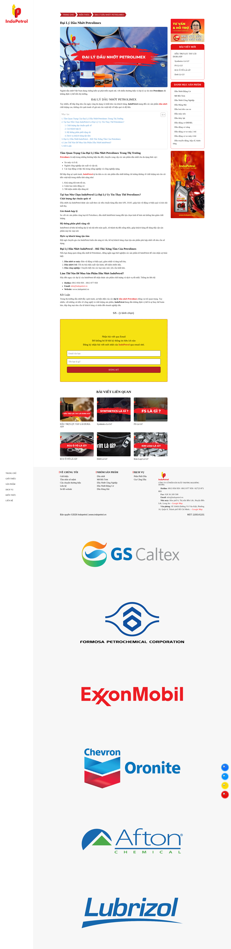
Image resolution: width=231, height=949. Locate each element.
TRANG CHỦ (11, 473)
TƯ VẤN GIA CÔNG (180, 4)
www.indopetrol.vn (97, 514)
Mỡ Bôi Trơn (179, 96)
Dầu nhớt (101, 476)
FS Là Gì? (179, 65)
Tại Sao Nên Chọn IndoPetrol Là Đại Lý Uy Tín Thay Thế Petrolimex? (93, 122)
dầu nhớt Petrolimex (128, 299)
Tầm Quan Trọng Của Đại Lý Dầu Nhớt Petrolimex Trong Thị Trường (93, 118)
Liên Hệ (9, 501)
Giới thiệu (64, 476)
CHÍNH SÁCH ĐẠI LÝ (207, 4)
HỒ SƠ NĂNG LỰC (154, 4)
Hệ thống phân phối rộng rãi (79, 132)
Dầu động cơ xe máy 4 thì (185, 136)
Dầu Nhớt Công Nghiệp (184, 100)
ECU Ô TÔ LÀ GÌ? (183, 70)
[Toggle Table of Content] (162, 114)
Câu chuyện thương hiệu (70, 483)
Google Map (177, 503)
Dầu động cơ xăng (182, 127)
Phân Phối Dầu (140, 476)
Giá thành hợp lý (74, 129)
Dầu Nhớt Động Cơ (182, 91)
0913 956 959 (174, 488)
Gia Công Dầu (140, 479)
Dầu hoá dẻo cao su (182, 109)
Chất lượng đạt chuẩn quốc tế (79, 125)
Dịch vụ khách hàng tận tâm (79, 136)
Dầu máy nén (180, 114)
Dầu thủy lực (179, 118)
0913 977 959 (187, 488)
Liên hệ (63, 486)
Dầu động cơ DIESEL (183, 123)
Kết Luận (67, 146)
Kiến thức (11, 495)
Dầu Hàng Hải (180, 105)
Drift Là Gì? (180, 74)
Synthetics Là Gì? (182, 61)
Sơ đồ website (66, 489)
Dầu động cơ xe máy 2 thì (185, 132)
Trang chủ (68, 15)
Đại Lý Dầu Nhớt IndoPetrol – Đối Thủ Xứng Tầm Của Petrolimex (92, 139)
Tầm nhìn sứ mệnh (68, 479)
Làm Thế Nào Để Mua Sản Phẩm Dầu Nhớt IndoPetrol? (87, 142)
